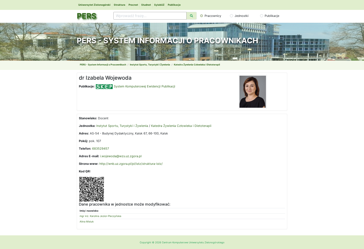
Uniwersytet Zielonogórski (94, 4)
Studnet (146, 4)
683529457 (100, 148)
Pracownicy (213, 16)
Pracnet (133, 4)
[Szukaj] (191, 15)
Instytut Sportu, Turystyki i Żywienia (150, 64)
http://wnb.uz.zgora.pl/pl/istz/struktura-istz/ (131, 164)
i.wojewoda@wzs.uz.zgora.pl (121, 156)
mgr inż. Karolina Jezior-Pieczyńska (100, 216)
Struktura (119, 4)
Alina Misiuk (87, 221)
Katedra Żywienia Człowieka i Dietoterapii (197, 64)
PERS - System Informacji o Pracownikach (103, 64)
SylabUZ (159, 4)
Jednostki (242, 16)
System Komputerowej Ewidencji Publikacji (144, 86)
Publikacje (174, 4)
